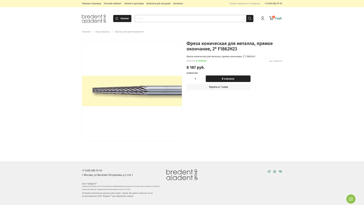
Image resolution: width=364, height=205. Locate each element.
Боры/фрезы (103, 31)
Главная (86, 31)
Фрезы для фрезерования (129, 31)
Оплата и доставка (134, 3)
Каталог (125, 18)
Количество (192, 73)
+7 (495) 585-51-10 (273, 3)
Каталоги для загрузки (158, 3)
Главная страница (91, 3)
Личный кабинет (113, 3)
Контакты (178, 3)
